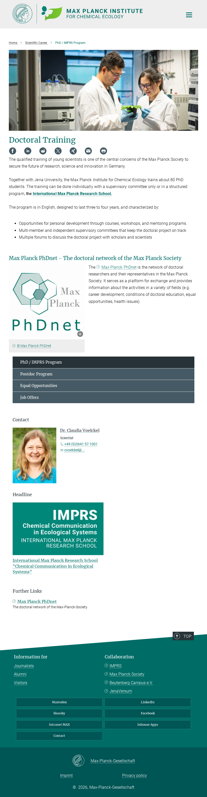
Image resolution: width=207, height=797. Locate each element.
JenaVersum (121, 691)
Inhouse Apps (147, 724)
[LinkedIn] (28, 151)
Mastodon (59, 702)
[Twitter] (58, 151)
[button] (80, 334)
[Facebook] (12, 151)
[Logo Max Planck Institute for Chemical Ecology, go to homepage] (95, 13)
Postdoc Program (36, 374)
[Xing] (73, 151)
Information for (30, 656)
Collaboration (119, 656)
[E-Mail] (88, 151)
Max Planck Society (127, 674)
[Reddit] (43, 151)
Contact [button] (21, 419)
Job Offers (29, 397)
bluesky (59, 713)
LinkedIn (147, 702)
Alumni (20, 674)
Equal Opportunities (38, 385)
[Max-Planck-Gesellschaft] (81, 761)
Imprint (66, 775)
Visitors (20, 682)
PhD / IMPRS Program (41, 362)
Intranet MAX (59, 724)
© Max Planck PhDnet (34, 346)
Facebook (148, 713)
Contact (59, 736)
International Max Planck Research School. (72, 193)
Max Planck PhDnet (119, 267)
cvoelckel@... (74, 450)
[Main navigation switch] (189, 15)
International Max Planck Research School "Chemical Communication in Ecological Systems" (55, 566)
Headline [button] (22, 494)
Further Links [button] (27, 591)
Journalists (24, 665)
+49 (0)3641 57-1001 (81, 444)
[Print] (103, 151)
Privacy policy (134, 775)
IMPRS (115, 665)
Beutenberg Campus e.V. (131, 682)
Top (187, 636)
